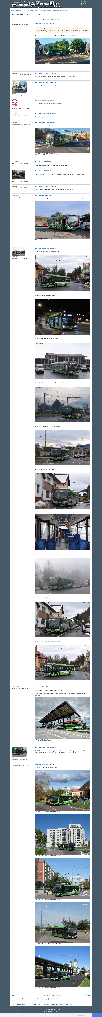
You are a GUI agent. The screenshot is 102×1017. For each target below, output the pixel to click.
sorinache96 (40, 64)
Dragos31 (14, 256)
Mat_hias (14, 93)
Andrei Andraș (15, 23)
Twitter (46, 739)
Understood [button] (97, 1015)
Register (84, 3)
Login (83, 1)
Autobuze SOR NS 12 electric (44, 23)
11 (59, 19)
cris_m (13, 179)
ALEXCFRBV (15, 73)
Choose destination (62, 999)
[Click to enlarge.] (62, 51)
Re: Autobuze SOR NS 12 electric (45, 73)
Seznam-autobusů (48, 239)
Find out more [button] (80, 1015)
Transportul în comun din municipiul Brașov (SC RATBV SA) (54, 10)
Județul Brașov (34, 10)
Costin (13, 757)
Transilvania (26, 10)
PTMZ (13, 107)
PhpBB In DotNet (54, 1011)
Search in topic (85, 5)
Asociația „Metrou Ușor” (54, 1009)
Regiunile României (16, 10)
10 (57, 19)
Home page (14, 999)
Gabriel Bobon (40, 739)
